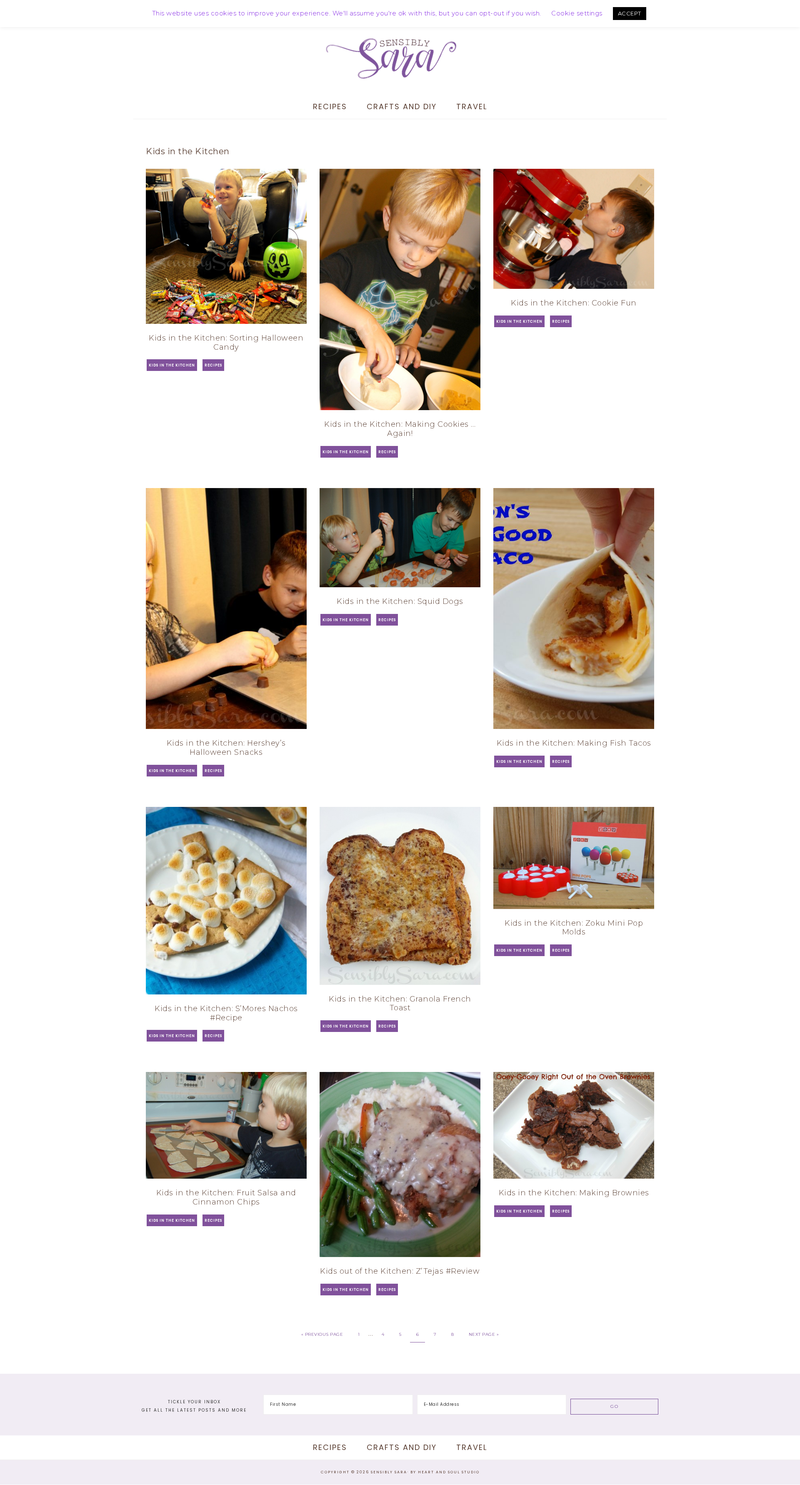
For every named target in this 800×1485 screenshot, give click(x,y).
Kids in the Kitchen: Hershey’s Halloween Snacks (226, 748)
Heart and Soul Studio (449, 1472)
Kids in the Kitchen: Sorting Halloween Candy (226, 342)
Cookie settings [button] (576, 13)
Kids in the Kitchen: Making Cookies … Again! (400, 429)
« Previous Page (322, 1334)
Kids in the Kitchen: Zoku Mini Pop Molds (574, 928)
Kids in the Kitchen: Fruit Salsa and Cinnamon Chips (226, 1197)
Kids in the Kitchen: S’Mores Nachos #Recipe (226, 1013)
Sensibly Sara (400, 58)
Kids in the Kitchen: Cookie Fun (574, 303)
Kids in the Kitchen (172, 365)
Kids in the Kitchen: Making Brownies (574, 1192)
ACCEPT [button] (629, 13)
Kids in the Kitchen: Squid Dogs (400, 601)
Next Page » (484, 1334)
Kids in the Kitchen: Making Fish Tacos (574, 743)
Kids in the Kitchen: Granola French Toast (400, 1003)
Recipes (213, 365)
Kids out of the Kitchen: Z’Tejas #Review (400, 1271)
